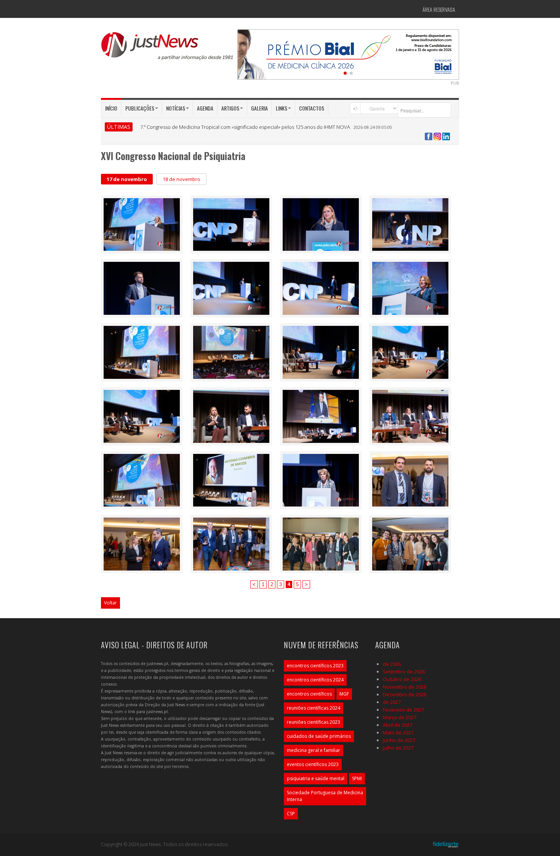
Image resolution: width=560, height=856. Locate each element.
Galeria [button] (259, 108)
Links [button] (281, 108)
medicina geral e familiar (313, 750)
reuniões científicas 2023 (313, 722)
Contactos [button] (311, 108)
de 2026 (392, 663)
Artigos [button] (230, 108)
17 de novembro (127, 179)
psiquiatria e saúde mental (315, 778)
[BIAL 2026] (348, 53)
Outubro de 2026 (402, 679)
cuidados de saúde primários (319, 736)
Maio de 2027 (398, 732)
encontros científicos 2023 (315, 665)
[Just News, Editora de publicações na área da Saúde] (167, 48)
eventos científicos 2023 (313, 764)
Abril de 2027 (397, 724)
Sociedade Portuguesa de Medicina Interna (325, 796)
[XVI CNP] (141, 223)
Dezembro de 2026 (404, 694)
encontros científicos (309, 694)
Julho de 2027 (398, 747)
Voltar (110, 603)
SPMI (357, 778)
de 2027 (392, 702)
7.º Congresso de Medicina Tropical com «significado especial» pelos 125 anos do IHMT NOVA (245, 126)
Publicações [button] (139, 108)
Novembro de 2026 (404, 686)
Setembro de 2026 (404, 671)
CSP (291, 813)
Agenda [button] (205, 108)
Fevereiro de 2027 (403, 709)
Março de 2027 (399, 717)
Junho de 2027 (399, 740)
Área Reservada (438, 9)
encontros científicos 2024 (315, 679)
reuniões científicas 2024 (313, 708)
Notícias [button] (175, 108)
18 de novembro (181, 179)
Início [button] (111, 108)
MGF (344, 694)
